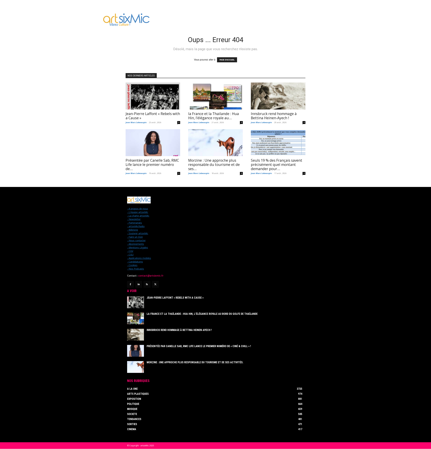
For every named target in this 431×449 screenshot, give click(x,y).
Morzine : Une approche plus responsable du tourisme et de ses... (214, 164)
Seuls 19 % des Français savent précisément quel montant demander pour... (276, 164)
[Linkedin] (138, 284)
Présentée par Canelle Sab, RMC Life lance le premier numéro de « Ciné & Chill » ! (199, 346)
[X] (155, 284)
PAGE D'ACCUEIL (227, 60)
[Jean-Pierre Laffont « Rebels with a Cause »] (153, 96)
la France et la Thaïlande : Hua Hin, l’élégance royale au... (213, 115)
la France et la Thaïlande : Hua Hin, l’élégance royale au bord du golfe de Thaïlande (202, 313)
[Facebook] (130, 284)
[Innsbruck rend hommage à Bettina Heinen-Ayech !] (278, 96)
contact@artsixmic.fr (150, 275)
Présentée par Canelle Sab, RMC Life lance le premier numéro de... (152, 164)
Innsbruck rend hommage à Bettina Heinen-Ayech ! (274, 115)
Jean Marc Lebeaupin (136, 122)
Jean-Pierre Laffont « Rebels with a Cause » (153, 115)
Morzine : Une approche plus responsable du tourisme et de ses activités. (195, 362)
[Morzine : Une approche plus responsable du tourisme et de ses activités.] (215, 142)
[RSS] (147, 284)
